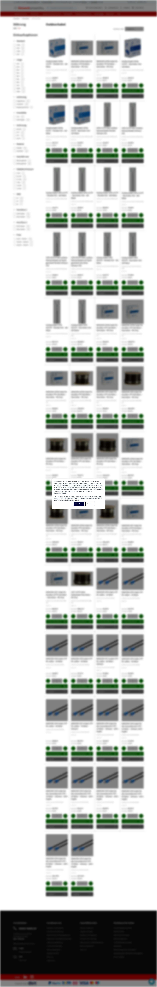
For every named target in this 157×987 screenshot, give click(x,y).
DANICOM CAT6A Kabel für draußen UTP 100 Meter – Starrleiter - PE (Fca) (132, 461)
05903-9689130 (27, 928)
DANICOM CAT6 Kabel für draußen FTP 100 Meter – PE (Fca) (81, 461)
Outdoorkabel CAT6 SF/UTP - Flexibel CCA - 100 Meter (107, 260)
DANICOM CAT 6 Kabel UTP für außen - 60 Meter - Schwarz (107, 661)
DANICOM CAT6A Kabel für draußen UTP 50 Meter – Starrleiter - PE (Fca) (81, 64)
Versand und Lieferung (55, 931)
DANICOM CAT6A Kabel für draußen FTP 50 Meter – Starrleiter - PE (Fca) (107, 64)
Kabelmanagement (120, 939)
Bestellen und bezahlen (55, 928)
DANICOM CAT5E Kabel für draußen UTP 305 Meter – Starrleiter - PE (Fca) (132, 328)
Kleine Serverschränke (122, 935)
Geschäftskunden (141, 2)
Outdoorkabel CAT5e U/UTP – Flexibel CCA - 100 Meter (56, 64)
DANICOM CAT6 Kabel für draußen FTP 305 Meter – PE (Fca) (106, 461)
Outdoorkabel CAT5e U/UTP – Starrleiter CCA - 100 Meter (132, 64)
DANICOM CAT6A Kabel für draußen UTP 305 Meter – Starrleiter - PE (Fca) (56, 528)
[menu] (79, 14)
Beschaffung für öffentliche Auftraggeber (128, 953)
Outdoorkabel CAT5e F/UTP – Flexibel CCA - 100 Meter (56, 131)
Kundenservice (132, 2)
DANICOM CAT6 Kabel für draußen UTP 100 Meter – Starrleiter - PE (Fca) (106, 394)
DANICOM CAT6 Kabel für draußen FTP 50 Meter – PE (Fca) (56, 461)
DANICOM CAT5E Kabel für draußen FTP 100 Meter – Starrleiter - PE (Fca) (56, 394)
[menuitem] (21, 14)
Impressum (51, 960)
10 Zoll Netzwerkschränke (123, 942)
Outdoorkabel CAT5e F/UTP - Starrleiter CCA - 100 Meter (81, 131)
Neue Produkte (119, 957)
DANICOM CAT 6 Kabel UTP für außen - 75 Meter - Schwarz (82, 726)
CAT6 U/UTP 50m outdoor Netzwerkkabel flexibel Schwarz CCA (106, 131)
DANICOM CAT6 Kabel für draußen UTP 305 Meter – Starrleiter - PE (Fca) (132, 394)
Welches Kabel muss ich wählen (125, 950)
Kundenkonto (113, 8)
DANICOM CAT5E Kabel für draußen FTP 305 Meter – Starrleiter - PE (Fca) (81, 394)
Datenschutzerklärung (55, 942)
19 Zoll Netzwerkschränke (123, 928)
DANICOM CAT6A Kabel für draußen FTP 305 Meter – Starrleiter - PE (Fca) (107, 528)
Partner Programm (86, 928)
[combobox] (61, 8)
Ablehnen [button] (90, 504)
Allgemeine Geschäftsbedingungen (59, 939)
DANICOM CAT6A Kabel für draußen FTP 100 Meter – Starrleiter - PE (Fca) (81, 528)
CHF (19, 28)
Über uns (50, 957)
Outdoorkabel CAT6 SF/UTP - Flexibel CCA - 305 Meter (57, 328)
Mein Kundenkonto (87, 946)
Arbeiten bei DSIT (53, 953)
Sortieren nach (118, 29)
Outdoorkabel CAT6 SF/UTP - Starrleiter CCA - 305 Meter (81, 328)
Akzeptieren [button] (78, 504)
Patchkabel (25, 18)
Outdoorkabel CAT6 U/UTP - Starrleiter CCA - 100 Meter (82, 195)
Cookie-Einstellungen (54, 946)
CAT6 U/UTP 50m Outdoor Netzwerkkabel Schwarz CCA (132, 131)
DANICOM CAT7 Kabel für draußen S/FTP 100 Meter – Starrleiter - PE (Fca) (56, 595)
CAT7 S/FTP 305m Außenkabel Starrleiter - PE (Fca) (81, 595)
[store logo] (28, 8)
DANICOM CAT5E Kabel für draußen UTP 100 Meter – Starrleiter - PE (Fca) (107, 328)
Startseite (16, 18)
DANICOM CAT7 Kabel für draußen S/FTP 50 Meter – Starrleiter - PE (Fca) (132, 528)
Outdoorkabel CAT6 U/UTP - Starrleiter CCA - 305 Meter (132, 195)
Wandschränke (119, 931)
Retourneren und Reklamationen (58, 935)
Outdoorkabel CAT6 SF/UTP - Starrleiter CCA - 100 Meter (132, 260)
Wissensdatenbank (95, 8)
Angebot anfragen (86, 931)
